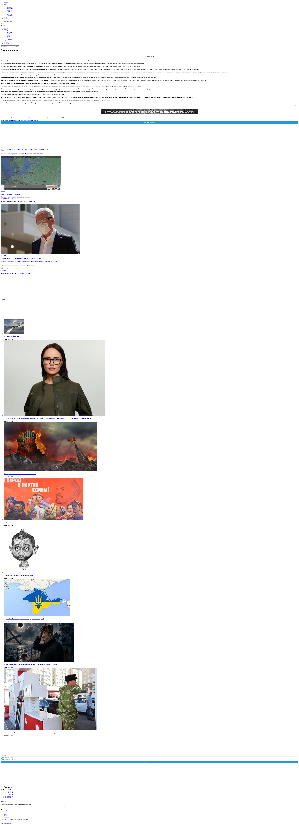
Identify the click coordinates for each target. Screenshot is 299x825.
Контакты (6, 817)
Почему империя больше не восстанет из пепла (20, 474)
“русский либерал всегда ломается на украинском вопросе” (24, 619)
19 (1, 796)
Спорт (8, 10)
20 (3, 796)
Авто (8, 12)
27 (3, 798)
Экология (9, 14)
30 (9, 798)
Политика (9, 7)
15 (7, 794)
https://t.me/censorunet (25, 120)
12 (1, 794)
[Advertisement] (47, 136)
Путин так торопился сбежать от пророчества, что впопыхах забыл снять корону (31, 664)
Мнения (6, 18)
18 (12, 794)
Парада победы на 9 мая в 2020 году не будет (16, 273)
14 (5, 794)
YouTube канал (34, 120)
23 (9, 796)
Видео (5, 17)
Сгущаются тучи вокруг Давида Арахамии (18, 575)
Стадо (6, 522)
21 (5, 796)
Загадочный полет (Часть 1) (10, 194)
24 (11, 796)
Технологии (10, 15)
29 (7, 798)
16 (9, 794)
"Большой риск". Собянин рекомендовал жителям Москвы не (22, 258)
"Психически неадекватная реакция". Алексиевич (18, 266)
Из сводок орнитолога (11, 336)
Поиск (17, 46)
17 (11, 794)
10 (11, 792)
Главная (6, 2)
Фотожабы (6, 19)
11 (12, 792)
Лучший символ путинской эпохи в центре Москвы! (18, 201)
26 (1, 798)
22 (7, 796)
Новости (6, 4)
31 (11, 798)
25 (12, 796)
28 (5, 798)
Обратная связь (8, 21)
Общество (9, 11)
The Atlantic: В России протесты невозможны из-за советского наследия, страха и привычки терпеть (38, 733)
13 (3, 794)
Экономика (10, 8)
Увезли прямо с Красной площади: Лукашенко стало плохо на (22, 154)
